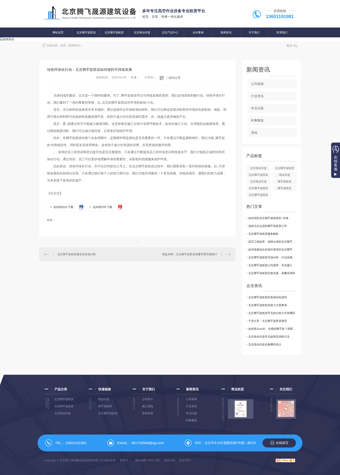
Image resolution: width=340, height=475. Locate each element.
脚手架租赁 (284, 181)
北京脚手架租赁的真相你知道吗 (267, 297)
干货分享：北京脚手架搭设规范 (267, 320)
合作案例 (198, 32)
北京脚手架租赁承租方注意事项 (267, 305)
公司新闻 (257, 84)
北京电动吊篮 (142, 32)
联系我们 (281, 32)
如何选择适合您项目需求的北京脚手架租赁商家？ (272, 249)
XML (158, 460)
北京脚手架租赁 (114, 32)
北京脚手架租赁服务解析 (263, 233)
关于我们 (254, 32)
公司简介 (147, 399)
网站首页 (58, 32)
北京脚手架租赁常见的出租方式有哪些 (271, 313)
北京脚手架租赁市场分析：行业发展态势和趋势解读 (272, 257)
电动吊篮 (284, 174)
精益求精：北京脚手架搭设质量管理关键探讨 (189, 254)
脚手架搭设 (284, 188)
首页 (63, 45)
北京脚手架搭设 (86, 32)
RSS (150, 460)
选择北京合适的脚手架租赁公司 (267, 225)
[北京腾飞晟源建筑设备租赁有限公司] (90, 13)
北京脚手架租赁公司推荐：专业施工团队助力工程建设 (272, 265)
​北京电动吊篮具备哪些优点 (264, 344)
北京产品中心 (170, 32)
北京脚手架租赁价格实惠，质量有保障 (271, 273)
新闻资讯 (226, 32)
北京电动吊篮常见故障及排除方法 (269, 336)
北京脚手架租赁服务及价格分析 (76, 254)
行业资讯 (257, 96)
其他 (86, 45)
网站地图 (140, 460)
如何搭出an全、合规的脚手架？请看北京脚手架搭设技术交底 (272, 328)
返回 (289, 45)
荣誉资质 (147, 413)
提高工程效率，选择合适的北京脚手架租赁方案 (272, 241)
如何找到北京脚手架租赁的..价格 (268, 218)
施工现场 (147, 406)
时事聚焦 (257, 120)
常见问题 (257, 108)
